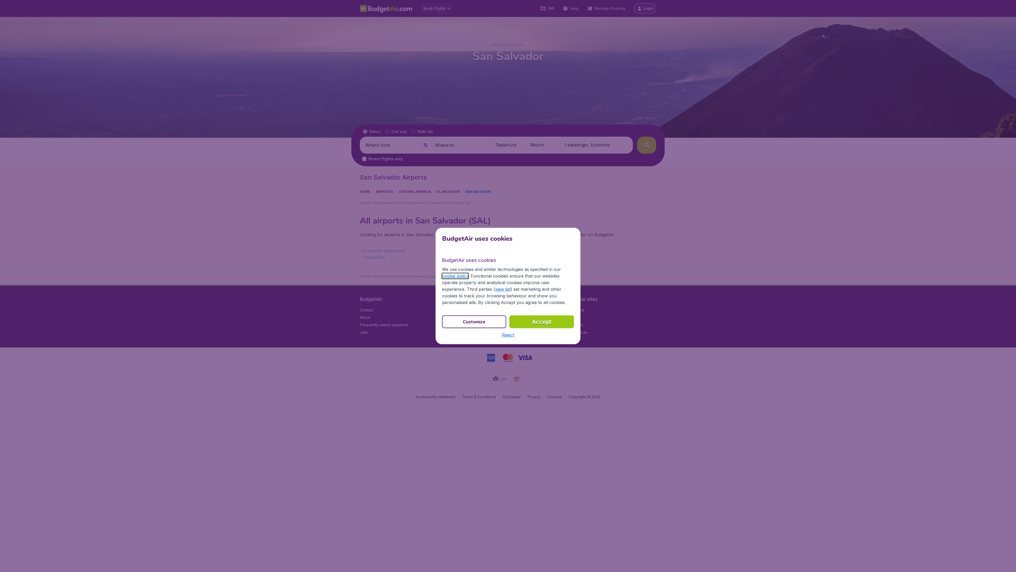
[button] (508, 335)
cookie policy (455, 276)
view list (503, 289)
